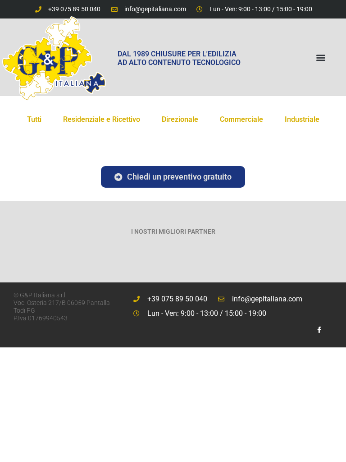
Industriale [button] (302, 119)
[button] (320, 57)
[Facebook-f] (319, 329)
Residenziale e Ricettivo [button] (101, 119)
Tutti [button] (34, 119)
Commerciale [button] (241, 119)
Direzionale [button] (180, 119)
